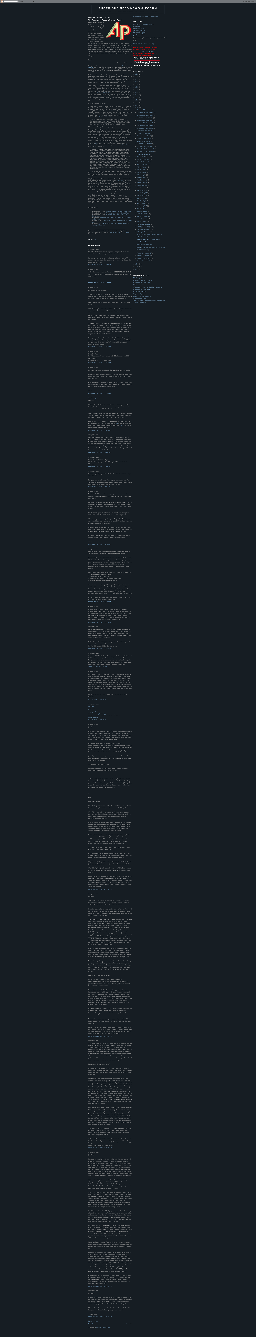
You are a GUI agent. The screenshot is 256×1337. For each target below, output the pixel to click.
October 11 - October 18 (144, 138)
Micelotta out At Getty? (143, 250)
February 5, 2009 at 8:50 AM (99, 487)
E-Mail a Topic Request (147, 51)
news (95, 239)
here (96, 143)
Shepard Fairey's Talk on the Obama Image (118, 211)
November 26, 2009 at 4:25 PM (100, 1147)
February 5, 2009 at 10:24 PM (100, 622)
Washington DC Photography (141, 282)
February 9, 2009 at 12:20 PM (100, 648)
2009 (137, 108)
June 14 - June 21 (142, 182)
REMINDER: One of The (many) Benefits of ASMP (151, 247)
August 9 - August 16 (143, 162)
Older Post (129, 1324)
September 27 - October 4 (144, 143)
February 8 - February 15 (144, 229)
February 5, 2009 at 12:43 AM (100, 393)
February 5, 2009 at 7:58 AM (99, 466)
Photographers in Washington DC (142, 280)
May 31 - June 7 (142, 188)
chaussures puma (93, 711)
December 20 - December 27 (145, 112)
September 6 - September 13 (145, 151)
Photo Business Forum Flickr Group (119, 232)
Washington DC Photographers (142, 289)
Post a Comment (93, 1321)
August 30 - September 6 (144, 154)
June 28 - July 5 (142, 177)
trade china (91, 713)
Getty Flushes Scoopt (142, 242)
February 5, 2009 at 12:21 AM (100, 346)
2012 (137, 100)
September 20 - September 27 (146, 146)
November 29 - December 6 (145, 120)
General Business (138, 28)
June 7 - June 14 (142, 185)
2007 (137, 266)
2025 (137, 74)
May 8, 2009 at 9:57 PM (97, 719)
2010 (137, 105)
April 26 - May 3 (141, 201)
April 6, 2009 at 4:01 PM (97, 667)
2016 (137, 89)
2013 (137, 97)
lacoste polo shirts (100, 713)
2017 (137, 87)
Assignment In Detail (139, 34)
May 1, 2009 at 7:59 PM (97, 699)
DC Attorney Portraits (139, 291)
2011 (137, 102)
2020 (137, 82)
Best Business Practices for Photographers (145, 16)
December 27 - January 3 (144, 110)
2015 (137, 92)
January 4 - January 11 (143, 261)
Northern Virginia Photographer (142, 296)
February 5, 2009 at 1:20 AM (99, 430)
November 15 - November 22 (145, 125)
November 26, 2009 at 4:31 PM (100, 1317)
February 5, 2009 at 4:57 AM (99, 452)
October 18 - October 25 (144, 136)
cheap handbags (93, 717)
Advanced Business (139, 30)
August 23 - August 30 (143, 156)
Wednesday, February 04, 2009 (118, 237)
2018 (137, 84)
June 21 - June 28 (142, 180)
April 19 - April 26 (142, 203)
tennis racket (116, 715)
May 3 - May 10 (141, 198)
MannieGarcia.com (104, 117)
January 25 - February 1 (144, 253)
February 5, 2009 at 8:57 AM (99, 544)
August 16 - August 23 (143, 159)
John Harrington (92, 398)
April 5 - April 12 (141, 208)
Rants (135, 36)
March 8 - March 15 (143, 219)
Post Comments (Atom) (103, 1327)
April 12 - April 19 (142, 206)
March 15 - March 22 (143, 216)
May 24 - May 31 (142, 190)
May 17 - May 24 (142, 193)
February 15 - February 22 (144, 226)
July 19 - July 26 (142, 169)
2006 (137, 269)
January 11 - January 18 (144, 258)
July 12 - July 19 (142, 172)
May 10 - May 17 (142, 195)
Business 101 (137, 26)
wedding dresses (107, 715)
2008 (137, 264)
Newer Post (91, 1324)
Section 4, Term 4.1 (121, 145)
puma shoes (91, 709)
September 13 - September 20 (146, 149)
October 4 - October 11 (143, 141)
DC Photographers (138, 278)
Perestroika (120, 180)
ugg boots (91, 706)
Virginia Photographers (139, 294)
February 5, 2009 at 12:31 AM (100, 363)
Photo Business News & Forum (128, 8)
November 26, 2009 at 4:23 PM (100, 1036)
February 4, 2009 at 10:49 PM (100, 265)
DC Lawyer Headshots (139, 285)
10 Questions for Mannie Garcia (145, 237)
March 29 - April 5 (142, 211)
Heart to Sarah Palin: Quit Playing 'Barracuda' (107, 93)
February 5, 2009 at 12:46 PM (100, 602)
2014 (137, 95)
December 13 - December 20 (145, 115)
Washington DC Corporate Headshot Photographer (147, 287)
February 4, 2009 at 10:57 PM (100, 283)
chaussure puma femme (95, 715)
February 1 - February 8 (144, 232)
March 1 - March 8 (142, 221)
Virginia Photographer (139, 298)
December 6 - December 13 (145, 118)
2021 (137, 79)
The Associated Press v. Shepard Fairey (105, 20)
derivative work (112, 111)
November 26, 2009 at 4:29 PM (100, 1286)
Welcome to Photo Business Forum (143, 24)
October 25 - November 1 (144, 133)
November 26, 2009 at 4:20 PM (100, 889)
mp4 (100, 711)
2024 (137, 76)
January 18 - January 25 (144, 255)
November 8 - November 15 (145, 128)
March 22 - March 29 (143, 214)
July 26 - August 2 (142, 167)
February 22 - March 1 (143, 224)
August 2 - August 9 (143, 164)
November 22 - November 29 (145, 123)
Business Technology (139, 32)
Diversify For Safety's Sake (144, 244)
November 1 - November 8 (144, 130)
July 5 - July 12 (141, 175)
